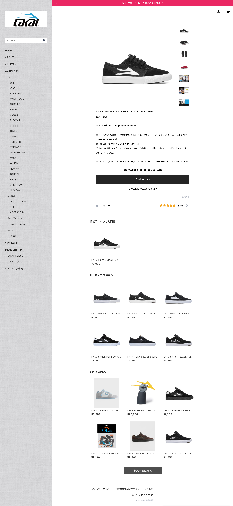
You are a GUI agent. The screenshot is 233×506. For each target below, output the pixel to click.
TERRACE (15, 147)
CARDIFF (15, 104)
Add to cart (143, 179)
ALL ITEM (10, 64)
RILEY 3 (14, 136)
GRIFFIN (14, 125)
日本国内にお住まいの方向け (142, 188)
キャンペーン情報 (14, 268)
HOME (9, 50)
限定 (12, 88)
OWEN (13, 131)
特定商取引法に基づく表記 (128, 489)
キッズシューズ (15, 218)
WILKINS (15, 163)
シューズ (12, 77)
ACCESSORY (17, 212)
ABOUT (9, 57)
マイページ (13, 261)
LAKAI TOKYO (15, 255)
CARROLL (15, 174)
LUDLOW (15, 190)
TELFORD (15, 141)
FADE (13, 179)
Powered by (139, 500)
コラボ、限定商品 (16, 224)
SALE (10, 230)
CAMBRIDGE (17, 98)
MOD (13, 158)
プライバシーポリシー (101, 489)
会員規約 (149, 489)
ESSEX (14, 109)
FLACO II (15, 120)
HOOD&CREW (18, 201)
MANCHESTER (18, 152)
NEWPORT (16, 168)
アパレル (12, 196)
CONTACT (11, 242)
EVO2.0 (14, 115)
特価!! (13, 235)
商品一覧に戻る (142, 470)
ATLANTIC (16, 93)
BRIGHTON (16, 184)
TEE (12, 207)
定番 (12, 82)
